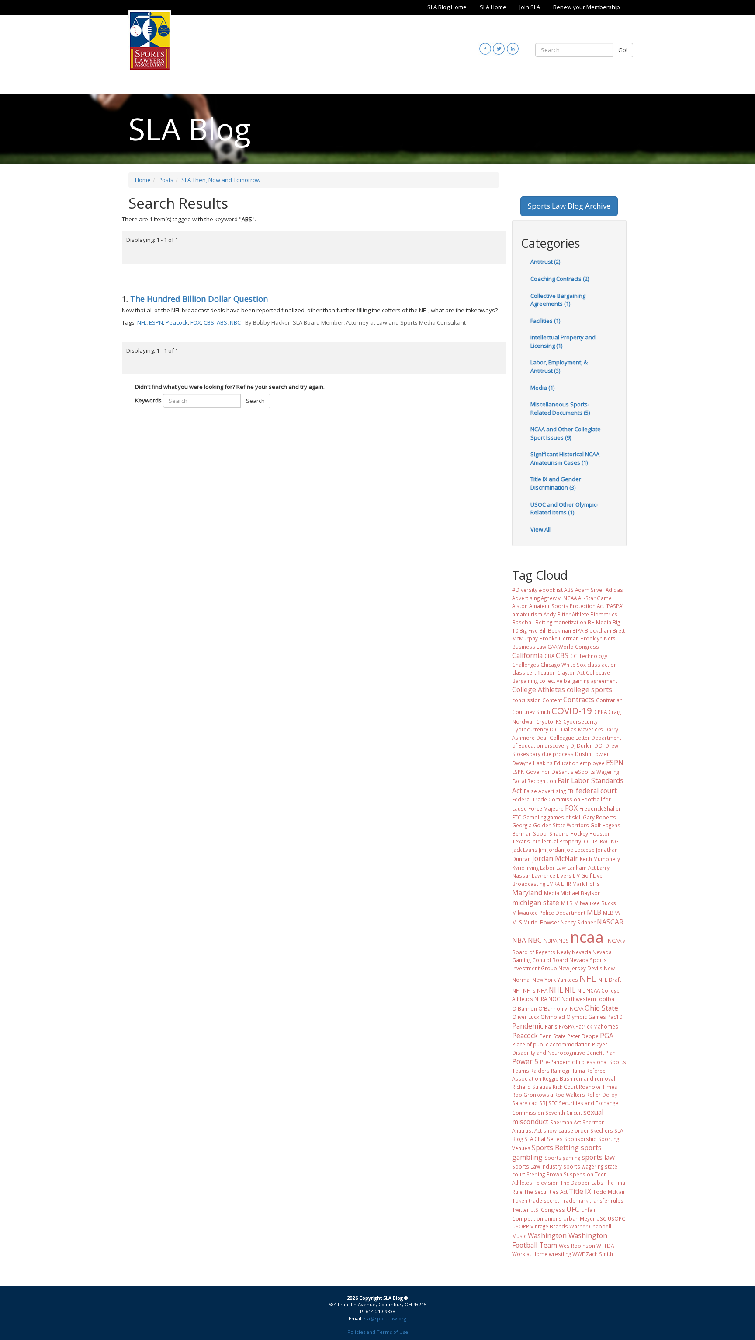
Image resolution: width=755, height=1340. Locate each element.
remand (583, 1078)
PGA (606, 1035)
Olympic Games (586, 1016)
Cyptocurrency (530, 729)
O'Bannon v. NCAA (560, 1008)
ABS (222, 322)
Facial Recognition (534, 780)
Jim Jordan (551, 849)
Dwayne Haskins (532, 762)
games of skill (564, 817)
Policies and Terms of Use (377, 1332)
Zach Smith (599, 1253)
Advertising (526, 598)
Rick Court (565, 1086)
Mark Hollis (586, 883)
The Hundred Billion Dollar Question (199, 299)
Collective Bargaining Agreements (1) (557, 300)
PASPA (566, 1026)
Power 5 (525, 1061)
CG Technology (588, 655)
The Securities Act (546, 1191)
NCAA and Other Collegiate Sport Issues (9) (565, 433)
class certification (534, 672)
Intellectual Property (556, 841)
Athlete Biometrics (594, 614)
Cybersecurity (580, 721)
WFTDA (605, 1245)
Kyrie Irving (525, 867)
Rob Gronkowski (532, 1094)
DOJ (599, 745)
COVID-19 (571, 710)
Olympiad (552, 1016)
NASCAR (610, 922)
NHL (556, 990)
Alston (520, 605)
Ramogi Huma (568, 1070)
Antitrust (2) (545, 262)
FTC (516, 817)
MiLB (567, 902)
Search (255, 401)
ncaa (587, 937)
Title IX (580, 1191)
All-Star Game (595, 598)
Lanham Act (581, 867)
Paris (551, 1026)
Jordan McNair (555, 858)
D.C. (555, 729)
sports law (598, 1157)
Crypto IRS (549, 721)
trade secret (544, 1200)
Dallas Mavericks (582, 729)
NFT (517, 990)
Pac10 (614, 1016)
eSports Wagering (597, 771)
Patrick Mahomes (596, 1026)
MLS (517, 922)
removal (605, 1078)
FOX (195, 322)
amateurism (527, 614)
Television (546, 1182)
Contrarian (609, 699)
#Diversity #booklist (537, 589)
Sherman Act (565, 1122)
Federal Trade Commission (546, 799)
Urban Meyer (579, 1218)
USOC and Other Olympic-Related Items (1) (564, 508)
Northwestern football (589, 998)
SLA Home (493, 7)
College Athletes (538, 689)
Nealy (564, 951)
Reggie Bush (557, 1078)
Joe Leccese (580, 849)
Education (566, 762)
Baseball (523, 622)
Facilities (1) (545, 321)
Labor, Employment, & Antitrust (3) (559, 366)
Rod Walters (569, 1094)
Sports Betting (555, 1147)
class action (602, 664)
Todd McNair (609, 1191)
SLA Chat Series (543, 1138)
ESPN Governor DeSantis (543, 771)
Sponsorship (580, 1138)
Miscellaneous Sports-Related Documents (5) (560, 408)
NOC (554, 998)
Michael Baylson (581, 892)
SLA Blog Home (447, 7)
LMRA (553, 883)
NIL (570, 990)
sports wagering (583, 1166)
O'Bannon (524, 1008)
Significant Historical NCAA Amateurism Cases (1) (564, 458)
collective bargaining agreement (578, 680)
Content (552, 699)
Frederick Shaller (600, 808)
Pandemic (527, 1026)
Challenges (525, 664)
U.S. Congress (547, 1209)
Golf (595, 825)
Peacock (177, 322)
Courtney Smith (531, 711)
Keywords (148, 400)
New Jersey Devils (580, 968)
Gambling (534, 817)
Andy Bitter (557, 614)
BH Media (599, 622)
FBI (571, 790)
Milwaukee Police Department (548, 912)
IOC (587, 841)
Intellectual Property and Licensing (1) (563, 341)
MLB (594, 912)
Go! (622, 50)
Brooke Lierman (559, 638)
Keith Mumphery (600, 858)
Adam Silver (589, 589)
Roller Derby (601, 1094)
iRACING (609, 841)
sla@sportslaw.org (385, 1318)
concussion (526, 699)
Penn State (553, 1035)
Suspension (578, 1174)
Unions (553, 1218)
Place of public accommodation (551, 1044)
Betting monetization (560, 622)
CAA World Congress (573, 646)
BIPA (577, 630)
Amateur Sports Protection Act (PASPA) (576, 605)
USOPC (616, 1218)
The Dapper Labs (581, 1182)
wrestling (560, 1253)
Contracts (578, 699)
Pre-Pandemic (557, 1061)
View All (540, 529)
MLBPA (611, 912)
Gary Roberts (599, 817)
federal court (596, 790)
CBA (549, 655)
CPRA (600, 711)
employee (592, 762)
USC (601, 1218)
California (527, 655)
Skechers (601, 1130)
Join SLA (529, 7)
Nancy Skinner (578, 922)
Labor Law (553, 867)
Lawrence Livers (551, 875)
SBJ (543, 1102)
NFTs (529, 990)
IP (595, 841)
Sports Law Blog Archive (569, 206)
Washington (547, 1235)
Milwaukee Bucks (595, 902)
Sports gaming (562, 1157)
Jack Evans (524, 849)
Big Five (528, 630)
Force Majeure (546, 808)
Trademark (574, 1200)
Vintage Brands (549, 1226)
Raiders (540, 1070)
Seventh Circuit (563, 1112)
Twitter (520, 1209)
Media (551, 892)
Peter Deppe (583, 1035)
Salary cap (525, 1102)
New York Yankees (555, 979)
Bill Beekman (555, 630)
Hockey (579, 833)
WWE (578, 1253)
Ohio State (601, 1008)
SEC (553, 1102)
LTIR (566, 883)
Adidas (614, 589)
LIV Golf (582, 875)
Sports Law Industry (537, 1166)
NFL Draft (609, 979)
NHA (542, 990)
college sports (589, 689)
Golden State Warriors (561, 825)
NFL (141, 322)
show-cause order (566, 1130)
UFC (572, 1209)
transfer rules (606, 1200)
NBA (519, 940)
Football (592, 799)
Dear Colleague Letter (563, 737)
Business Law (529, 646)
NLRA (540, 998)
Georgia (522, 825)
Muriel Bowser (541, 922)
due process (558, 753)
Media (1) (542, 388)
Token (519, 1200)
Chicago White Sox (563, 664)
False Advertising (545, 790)
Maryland (527, 892)
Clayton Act (571, 672)
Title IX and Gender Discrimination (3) (555, 483)
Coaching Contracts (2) (559, 279)
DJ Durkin (581, 745)
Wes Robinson (577, 1245)
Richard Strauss (531, 1086)
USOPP (520, 1226)
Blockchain (598, 630)
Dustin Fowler (592, 753)
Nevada (581, 951)
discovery (556, 745)
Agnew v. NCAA (559, 598)
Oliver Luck (525, 1016)
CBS (209, 322)
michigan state (535, 902)
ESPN (156, 322)
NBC (235, 322)
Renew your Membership (586, 7)
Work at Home (529, 1253)
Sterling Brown (544, 1174)
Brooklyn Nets (598, 638)
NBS (563, 940)
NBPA (550, 940)
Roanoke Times (598, 1086)
